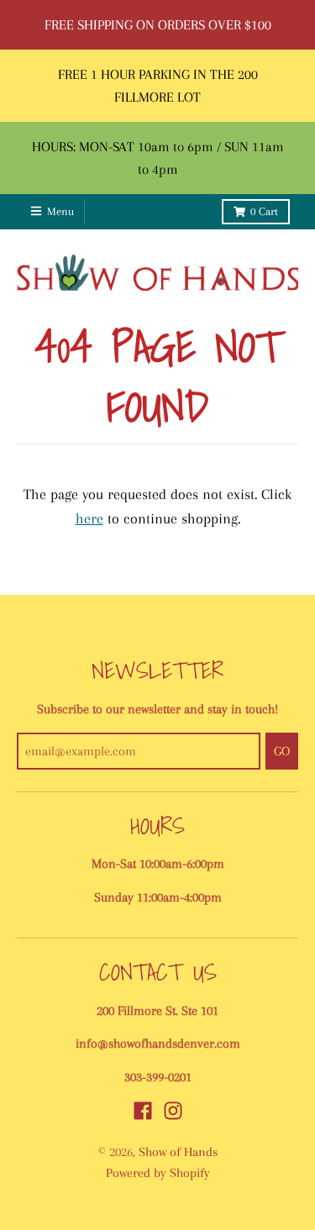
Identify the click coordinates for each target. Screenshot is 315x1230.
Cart (264, 211)
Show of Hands (178, 1151)
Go (282, 751)
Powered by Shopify (158, 1172)
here (89, 518)
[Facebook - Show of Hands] (143, 1111)
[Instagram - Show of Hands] (173, 1111)
